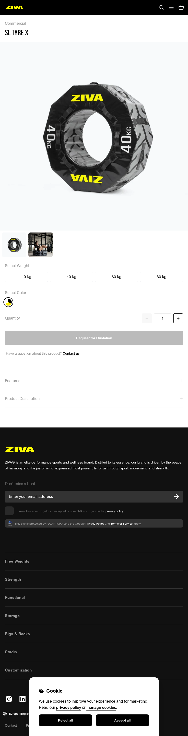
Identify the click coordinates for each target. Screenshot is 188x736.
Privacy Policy (94, 523)
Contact (11, 725)
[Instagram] (9, 699)
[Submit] (176, 497)
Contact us (71, 353)
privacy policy (114, 511)
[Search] (161, 7)
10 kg (26, 276)
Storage (12, 615)
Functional (15, 597)
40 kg (71, 276)
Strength (13, 579)
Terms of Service (122, 523)
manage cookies (101, 707)
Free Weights (17, 561)
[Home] (14, 7)
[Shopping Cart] (181, 7)
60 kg (116, 276)
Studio (11, 651)
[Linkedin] (22, 699)
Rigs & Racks (17, 633)
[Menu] (171, 7)
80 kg (161, 276)
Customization (18, 670)
